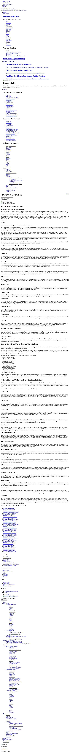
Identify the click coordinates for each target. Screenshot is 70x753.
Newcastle (8, 30)
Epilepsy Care (9, 128)
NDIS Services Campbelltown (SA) (11, 524)
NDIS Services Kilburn (8, 515)
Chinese (8, 152)
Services (5, 89)
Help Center (6, 570)
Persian (7, 163)
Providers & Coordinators (8, 61)
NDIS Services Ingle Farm (9, 550)
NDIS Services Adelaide (8, 508)
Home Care (8, 95)
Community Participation (11, 110)
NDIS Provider (6, 559)
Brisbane (8, 24)
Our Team (8, 170)
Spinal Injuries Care (10, 139)
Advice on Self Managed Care (15, 184)
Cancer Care (8, 124)
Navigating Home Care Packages (16, 180)
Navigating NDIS (12, 179)
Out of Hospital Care (10, 134)
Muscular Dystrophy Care (11, 130)
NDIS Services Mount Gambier (10, 528)
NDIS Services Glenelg (8, 546)
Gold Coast (8, 29)
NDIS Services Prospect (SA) (9, 551)
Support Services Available (12, 646)
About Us (8, 169)
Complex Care (9, 107)
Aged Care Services (7, 561)
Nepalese (8, 162)
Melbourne (8, 23)
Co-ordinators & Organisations (10, 562)
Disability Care (9, 105)
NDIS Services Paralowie (8, 539)
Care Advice (8, 176)
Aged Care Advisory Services (15, 177)
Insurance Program (7, 585)
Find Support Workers (11, 16)
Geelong (8, 39)
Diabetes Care (9, 126)
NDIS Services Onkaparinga (9, 530)
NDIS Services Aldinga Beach (9, 531)
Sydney (7, 21)
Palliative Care (9, 136)
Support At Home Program (12, 53)
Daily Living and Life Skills (12, 97)
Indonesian (8, 158)
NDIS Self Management (11, 113)
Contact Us (8, 191)
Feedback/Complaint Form (12, 187)
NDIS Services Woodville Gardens (10, 519)
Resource (8, 175)
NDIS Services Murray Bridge (9, 529)
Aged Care (8, 96)
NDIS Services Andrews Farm (9, 534)
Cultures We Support (10, 690)
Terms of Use (6, 583)
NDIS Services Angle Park (9, 509)
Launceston (8, 45)
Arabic (7, 148)
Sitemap (5, 576)
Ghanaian (8, 154)
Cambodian (8, 150)
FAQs (4, 573)
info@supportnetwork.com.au (11, 591)
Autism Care (8, 123)
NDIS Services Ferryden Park (9, 513)
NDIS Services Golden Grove (9, 547)
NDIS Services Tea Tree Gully (10, 540)
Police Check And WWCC (9, 584)
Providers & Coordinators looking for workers (16, 55)
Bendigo (8, 42)
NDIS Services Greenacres (9, 514)
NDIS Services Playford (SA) (9, 533)
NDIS (7, 50)
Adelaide (8, 31)
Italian (7, 159)
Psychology (8, 112)
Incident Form (9, 189)
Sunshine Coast (9, 27)
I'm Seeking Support (7, 4)
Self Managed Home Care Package (13, 52)
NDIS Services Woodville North (10, 520)
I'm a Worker (6, 5)
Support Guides (9, 185)
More (4, 168)
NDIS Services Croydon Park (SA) (11, 512)
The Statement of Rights (11, 173)
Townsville (8, 37)
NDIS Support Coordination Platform (14, 642)
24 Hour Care (9, 100)
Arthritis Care (9, 121)
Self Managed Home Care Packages (11, 564)
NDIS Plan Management (11, 116)
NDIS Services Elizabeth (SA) (9, 535)
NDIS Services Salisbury (8, 536)
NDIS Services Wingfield (8, 518)
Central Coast (9, 26)
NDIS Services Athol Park (9, 510)
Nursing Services (9, 103)
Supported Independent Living (14, 59)
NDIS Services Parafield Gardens (10, 537)
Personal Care (9, 101)
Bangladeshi (8, 149)
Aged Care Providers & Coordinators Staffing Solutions (18, 643)
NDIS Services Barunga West (9, 522)
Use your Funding (10, 630)
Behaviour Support (10, 111)
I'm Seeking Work (7, 740)
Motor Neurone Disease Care (12, 132)
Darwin (7, 35)
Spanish (7, 164)
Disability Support (10, 106)
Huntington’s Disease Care (12, 129)
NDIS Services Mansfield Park (10, 517)
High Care (8, 108)
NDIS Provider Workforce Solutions (14, 641)
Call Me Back (6, 2)
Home (4, 12)
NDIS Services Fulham (8, 544)
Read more (3, 222)
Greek (7, 155)
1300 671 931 (7, 592)
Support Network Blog (8, 571)
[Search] (4, 199)
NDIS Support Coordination (12, 114)
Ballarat (7, 41)
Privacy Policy (6, 582)
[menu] (67, 194)
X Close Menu (4, 599)
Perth (7, 25)
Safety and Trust (9, 171)
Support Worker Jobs (10, 190)
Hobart (7, 34)
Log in (4, 6)
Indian (7, 157)
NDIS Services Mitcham (8, 526)
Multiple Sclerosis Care (11, 131)
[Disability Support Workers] (7, 10)
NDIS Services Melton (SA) (9, 523)
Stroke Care (8, 137)
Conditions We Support (11, 669)
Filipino (7, 153)
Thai (7, 165)
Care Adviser (11, 181)
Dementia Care (9, 125)
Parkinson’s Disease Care (11, 135)
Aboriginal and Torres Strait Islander (11, 146)
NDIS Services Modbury (8, 541)
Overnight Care (9, 102)
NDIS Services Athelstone (9, 545)
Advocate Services (13, 182)
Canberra (8, 32)
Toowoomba (8, 40)
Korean (7, 160)
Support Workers (7, 556)
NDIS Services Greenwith (9, 549)
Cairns (7, 36)
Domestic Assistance (10, 98)
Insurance (8, 174)
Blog (7, 186)
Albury (7, 43)
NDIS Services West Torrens (9, 542)
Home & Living (9, 637)
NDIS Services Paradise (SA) (9, 525)
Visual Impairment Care (11, 140)
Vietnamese (8, 166)
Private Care (8, 54)
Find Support (6, 13)
